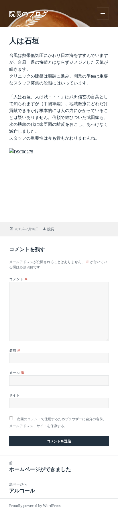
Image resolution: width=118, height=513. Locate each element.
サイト (14, 395)
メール (16, 372)
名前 (15, 350)
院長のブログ (28, 13)
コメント (18, 279)
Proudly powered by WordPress (34, 505)
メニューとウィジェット (103, 19)
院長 (50, 229)
